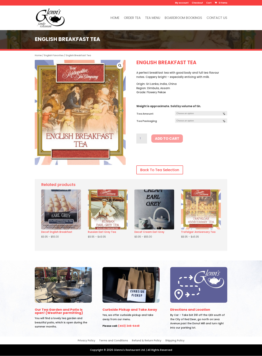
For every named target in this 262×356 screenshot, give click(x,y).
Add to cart (167, 138)
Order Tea (132, 18)
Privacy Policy (86, 340)
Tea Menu (152, 18)
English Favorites (53, 55)
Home (115, 18)
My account (182, 3)
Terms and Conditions (113, 340)
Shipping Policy (174, 340)
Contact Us (217, 18)
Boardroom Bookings (183, 18)
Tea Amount (145, 114)
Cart (209, 3)
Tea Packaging (147, 121)
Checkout (197, 3)
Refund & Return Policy (146, 340)
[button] (120, 65)
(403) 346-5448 (129, 326)
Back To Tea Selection (159, 169)
